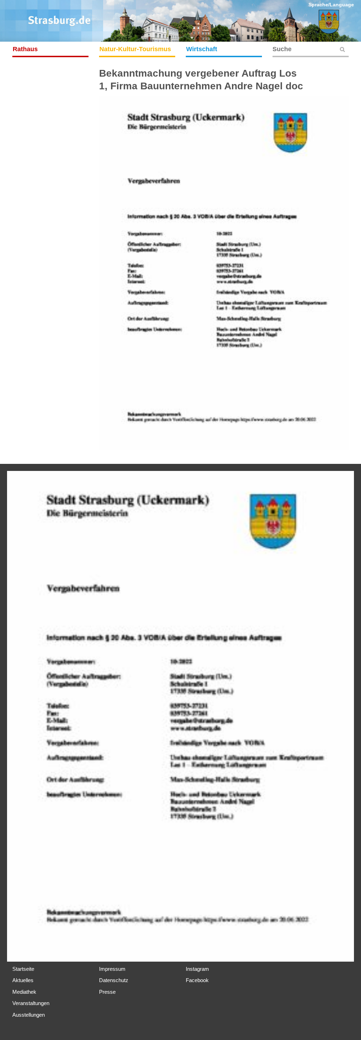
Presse (107, 992)
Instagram (197, 969)
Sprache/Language (331, 4)
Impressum (112, 969)
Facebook (197, 980)
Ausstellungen (28, 1015)
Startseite (23, 969)
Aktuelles (22, 980)
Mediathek (24, 992)
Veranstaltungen (30, 1003)
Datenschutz (113, 980)
